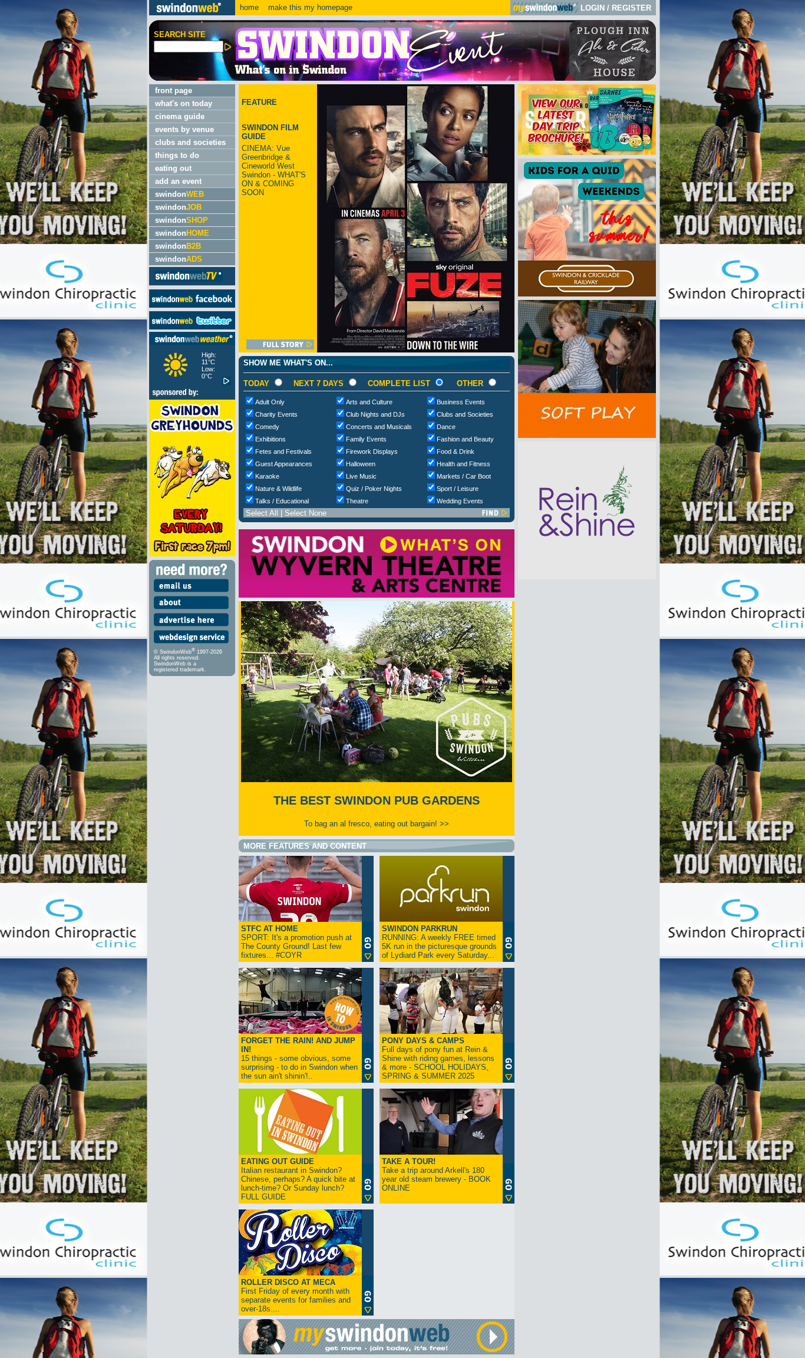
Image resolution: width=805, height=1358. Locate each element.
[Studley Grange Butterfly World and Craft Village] (587, 435)
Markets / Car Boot (464, 476)
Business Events (461, 402)
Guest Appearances (283, 463)
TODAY (256, 383)
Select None (305, 513)
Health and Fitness (463, 463)
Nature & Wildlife (278, 488)
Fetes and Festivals (283, 451)
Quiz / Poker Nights (374, 488)
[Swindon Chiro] (73, 679)
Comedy (267, 426)
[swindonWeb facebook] (192, 305)
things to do (177, 155)
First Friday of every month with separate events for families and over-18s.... (296, 1295)
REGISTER (631, 8)
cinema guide (179, 116)
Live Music (361, 476)
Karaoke (267, 476)
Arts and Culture (369, 402)
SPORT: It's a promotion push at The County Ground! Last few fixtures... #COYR (296, 942)
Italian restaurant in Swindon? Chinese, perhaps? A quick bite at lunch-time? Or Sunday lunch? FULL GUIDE (298, 1179)
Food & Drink (455, 451)
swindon (179, 194)
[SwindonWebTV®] (189, 280)
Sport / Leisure (458, 488)
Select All (262, 513)
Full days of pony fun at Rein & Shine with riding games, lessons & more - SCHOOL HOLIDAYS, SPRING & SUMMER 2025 (438, 1058)
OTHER (470, 383)
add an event (178, 181)
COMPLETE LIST (399, 383)
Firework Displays (372, 451)
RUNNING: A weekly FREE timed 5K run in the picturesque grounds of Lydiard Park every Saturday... (439, 942)
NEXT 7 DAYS (318, 383)
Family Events (366, 439)
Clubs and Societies (465, 414)
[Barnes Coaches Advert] (587, 152)
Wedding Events (460, 501)
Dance (446, 426)
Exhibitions (270, 439)
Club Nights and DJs (375, 414)
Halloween (360, 463)
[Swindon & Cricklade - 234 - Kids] (587, 293)
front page (173, 90)
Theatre (357, 501)
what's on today (183, 103)
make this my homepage (309, 7)
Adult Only (270, 402)
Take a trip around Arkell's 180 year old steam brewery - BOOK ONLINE (436, 1174)
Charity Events (276, 414)
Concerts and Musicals (379, 426)
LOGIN (592, 8)
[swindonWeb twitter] (192, 326)
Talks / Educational (282, 501)
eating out (173, 168)
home (249, 7)
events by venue (184, 129)
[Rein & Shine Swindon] (587, 576)
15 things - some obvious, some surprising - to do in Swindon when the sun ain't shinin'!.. (299, 1058)
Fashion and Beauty (465, 439)
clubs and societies (190, 142)
